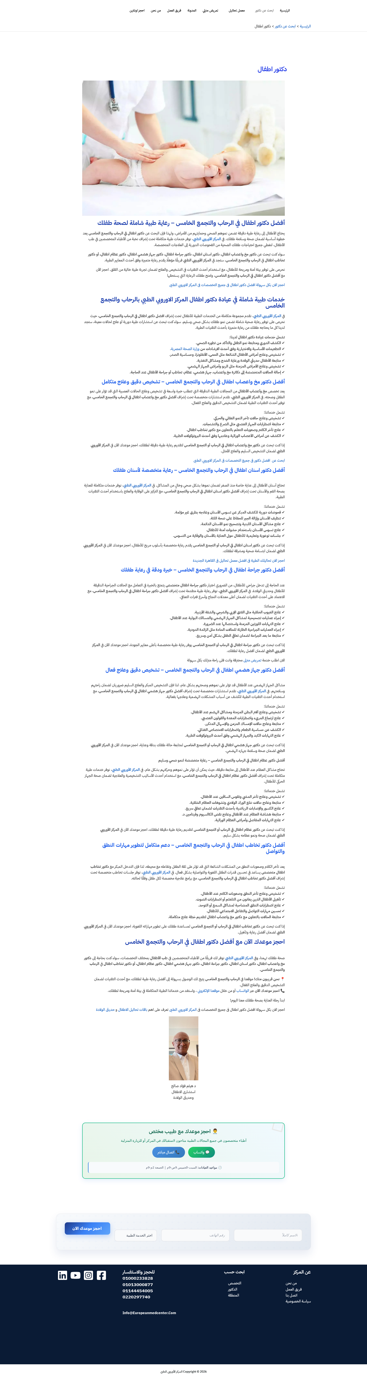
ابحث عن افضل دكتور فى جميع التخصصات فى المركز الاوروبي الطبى (239, 460)
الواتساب (242, 990)
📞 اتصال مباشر (169, 1152)
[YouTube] (75, 1275)
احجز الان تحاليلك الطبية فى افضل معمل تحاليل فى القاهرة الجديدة (239, 560)
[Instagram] (88, 1275)
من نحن (156, 10)
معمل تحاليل (237, 10)
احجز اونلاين (137, 10)
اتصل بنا (291, 1295)
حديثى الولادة (105, 1009)
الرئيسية (285, 10)
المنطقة (233, 1295)
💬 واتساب (201, 1152)
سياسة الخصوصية (298, 1301)
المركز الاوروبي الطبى (183, 1009)
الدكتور (232, 1289)
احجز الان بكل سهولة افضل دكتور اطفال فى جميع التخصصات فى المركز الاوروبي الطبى (226, 285)
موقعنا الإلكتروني (208, 990)
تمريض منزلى (252, 660)
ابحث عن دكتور (264, 10)
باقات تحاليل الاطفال (133, 1009)
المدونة (192, 10)
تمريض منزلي (210, 10)
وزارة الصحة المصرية (185, 349)
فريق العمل (174, 10)
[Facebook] (101, 1275)
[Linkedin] (62, 1275)
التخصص (234, 1283)
